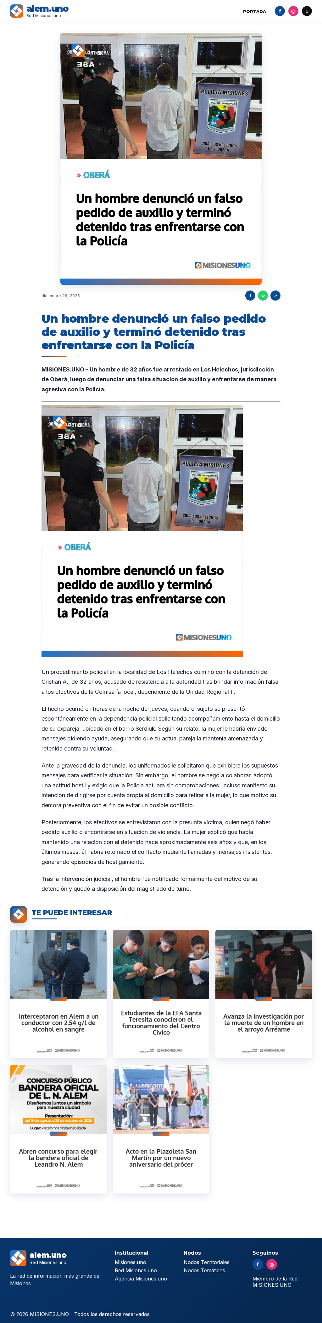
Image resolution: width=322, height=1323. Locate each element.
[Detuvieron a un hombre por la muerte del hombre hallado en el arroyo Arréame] (263, 994)
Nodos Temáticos (204, 1270)
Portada (254, 11)
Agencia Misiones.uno (141, 1278)
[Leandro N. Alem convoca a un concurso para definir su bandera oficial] (58, 1129)
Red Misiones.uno (136, 1270)
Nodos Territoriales (207, 1262)
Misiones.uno (130, 1262)
